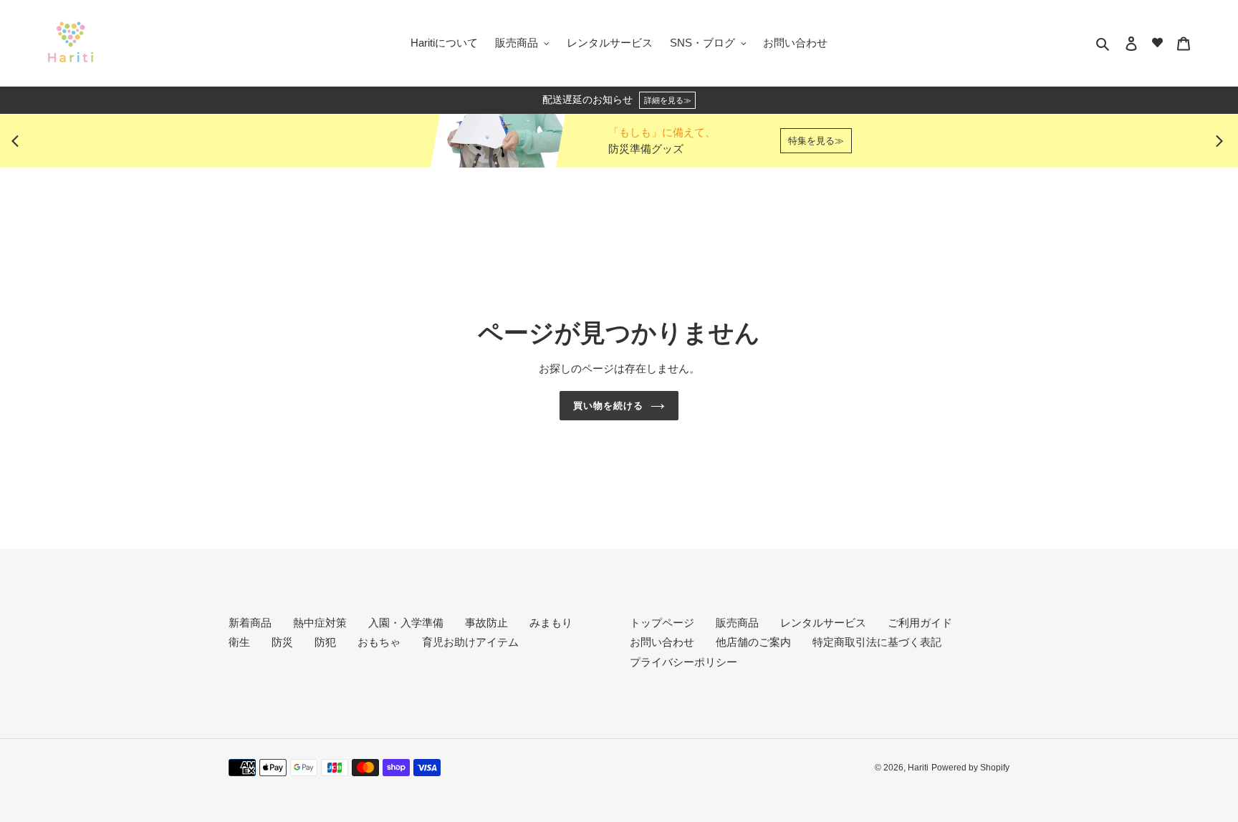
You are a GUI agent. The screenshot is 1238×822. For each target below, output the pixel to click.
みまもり (550, 622)
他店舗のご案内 (753, 642)
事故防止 (486, 622)
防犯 (325, 642)
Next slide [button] (1219, 141)
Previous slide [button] (18, 141)
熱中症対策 (320, 622)
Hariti (918, 768)
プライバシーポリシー (683, 662)
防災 (282, 642)
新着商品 (250, 622)
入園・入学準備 (405, 622)
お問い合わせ (662, 642)
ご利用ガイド (920, 622)
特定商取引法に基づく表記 (876, 642)
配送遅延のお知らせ (616, 100)
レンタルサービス (823, 622)
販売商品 (737, 622)
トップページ (662, 622)
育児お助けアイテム (470, 642)
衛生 (239, 642)
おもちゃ (379, 642)
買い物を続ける (608, 405)
